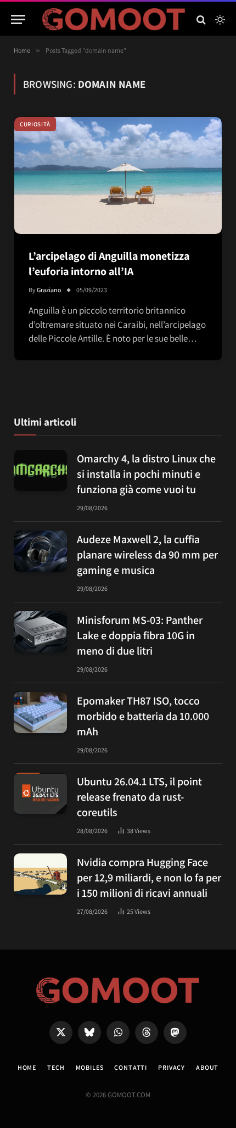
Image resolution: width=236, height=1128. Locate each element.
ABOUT (207, 1067)
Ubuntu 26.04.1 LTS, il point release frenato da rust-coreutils (139, 796)
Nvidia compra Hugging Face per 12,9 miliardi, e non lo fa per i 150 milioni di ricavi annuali (149, 877)
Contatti (130, 1067)
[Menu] (18, 19)
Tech (55, 1067)
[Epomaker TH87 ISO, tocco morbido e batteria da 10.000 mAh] (40, 712)
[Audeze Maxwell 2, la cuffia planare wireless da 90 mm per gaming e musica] (40, 551)
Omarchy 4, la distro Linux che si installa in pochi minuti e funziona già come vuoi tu (146, 473)
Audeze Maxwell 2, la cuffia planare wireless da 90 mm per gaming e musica (147, 554)
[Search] (201, 19)
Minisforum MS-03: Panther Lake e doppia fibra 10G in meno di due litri (140, 635)
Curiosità (35, 124)
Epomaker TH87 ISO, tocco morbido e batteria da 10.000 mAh (143, 716)
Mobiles (90, 1067)
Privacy (171, 1067)
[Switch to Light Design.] (219, 20)
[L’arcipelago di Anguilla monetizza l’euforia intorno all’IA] (118, 175)
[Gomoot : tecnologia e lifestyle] (114, 19)
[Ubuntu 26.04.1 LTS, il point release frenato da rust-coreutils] (40, 793)
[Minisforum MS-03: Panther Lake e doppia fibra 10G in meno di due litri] (40, 631)
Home (27, 1067)
